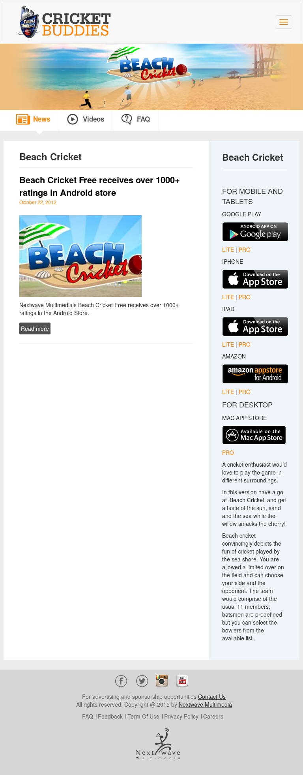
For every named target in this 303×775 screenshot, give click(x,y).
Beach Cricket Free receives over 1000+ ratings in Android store (99, 185)
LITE (229, 249)
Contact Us (212, 696)
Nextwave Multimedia (205, 704)
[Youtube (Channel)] (182, 680)
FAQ (143, 119)
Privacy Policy (181, 716)
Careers (213, 716)
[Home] (67, 22)
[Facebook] (121, 680)
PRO (245, 249)
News (41, 119)
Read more (35, 328)
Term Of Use (143, 716)
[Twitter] (142, 680)
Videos (93, 119)
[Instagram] (161, 680)
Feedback (110, 716)
